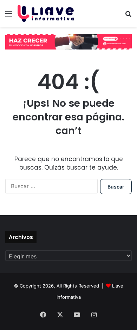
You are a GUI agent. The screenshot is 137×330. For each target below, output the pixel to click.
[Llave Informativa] (46, 13)
